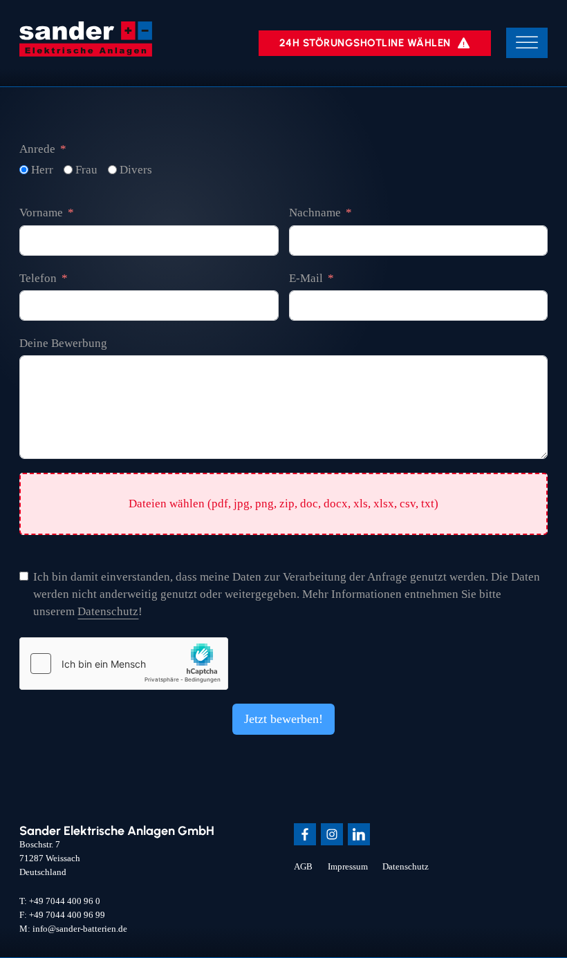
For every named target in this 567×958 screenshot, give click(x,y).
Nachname (315, 212)
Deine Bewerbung (63, 343)
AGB (303, 866)
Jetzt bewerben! (283, 719)
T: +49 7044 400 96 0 (59, 901)
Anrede (37, 149)
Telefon (38, 278)
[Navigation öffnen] (527, 43)
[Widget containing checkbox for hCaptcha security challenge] (123, 663)
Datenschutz (107, 611)
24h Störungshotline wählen (365, 43)
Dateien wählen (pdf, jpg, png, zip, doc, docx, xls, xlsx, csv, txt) (283, 503)
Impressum (348, 866)
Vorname (41, 212)
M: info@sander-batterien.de (73, 928)
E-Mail (306, 278)
